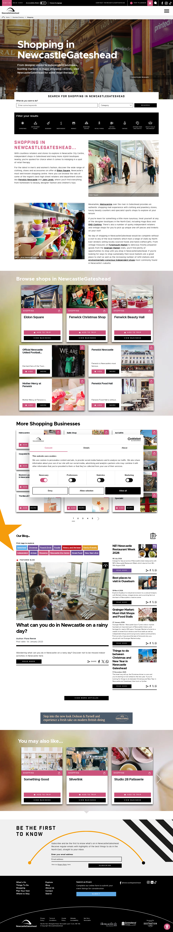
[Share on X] (103, 661)
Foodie (57, 547)
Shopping (43, 553)
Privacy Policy (62, 864)
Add (30, 371)
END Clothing (95, 224)
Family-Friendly (90, 547)
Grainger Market (112, 248)
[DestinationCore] (150, 924)
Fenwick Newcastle (27, 179)
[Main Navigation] (166, 11)
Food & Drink (46, 547)
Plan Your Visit (23, 891)
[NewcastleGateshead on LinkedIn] (152, 882)
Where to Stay (23, 893)
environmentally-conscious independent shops (111, 260)
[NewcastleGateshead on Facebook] (162, 3)
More (43, 371)
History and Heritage (72, 547)
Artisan (34, 553)
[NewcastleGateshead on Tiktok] (155, 882)
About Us (49, 888)
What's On (21, 882)
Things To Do (22, 885)
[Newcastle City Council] (109, 924)
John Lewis (47, 179)
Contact (49, 891)
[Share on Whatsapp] (107, 661)
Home (7, 17)
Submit (96, 894)
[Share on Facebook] (99, 661)
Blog (47, 885)
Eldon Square (63, 170)
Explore (49, 882)
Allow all (123, 491)
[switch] (72, 480)
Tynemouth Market (118, 245)
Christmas (33, 547)
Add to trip (44, 332)
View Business (42, 338)
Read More (28, 661)
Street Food (77, 553)
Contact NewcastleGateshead (110, 3)
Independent (22, 553)
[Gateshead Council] (129, 924)
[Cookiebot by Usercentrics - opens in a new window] (130, 439)
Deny (50, 491)
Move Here (18, 3)
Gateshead (21, 547)
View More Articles (87, 698)
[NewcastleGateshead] (26, 923)
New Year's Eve (91, 553)
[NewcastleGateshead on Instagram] (166, 3)
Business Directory (18, 17)
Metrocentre (106, 204)
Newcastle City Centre (59, 553)
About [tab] (124, 448)
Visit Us (7, 3)
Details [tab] (86, 448)
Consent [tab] (48, 448)
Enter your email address (62, 854)
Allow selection (86, 491)
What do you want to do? (27, 101)
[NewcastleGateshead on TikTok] (170, 3)
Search (48, 893)
